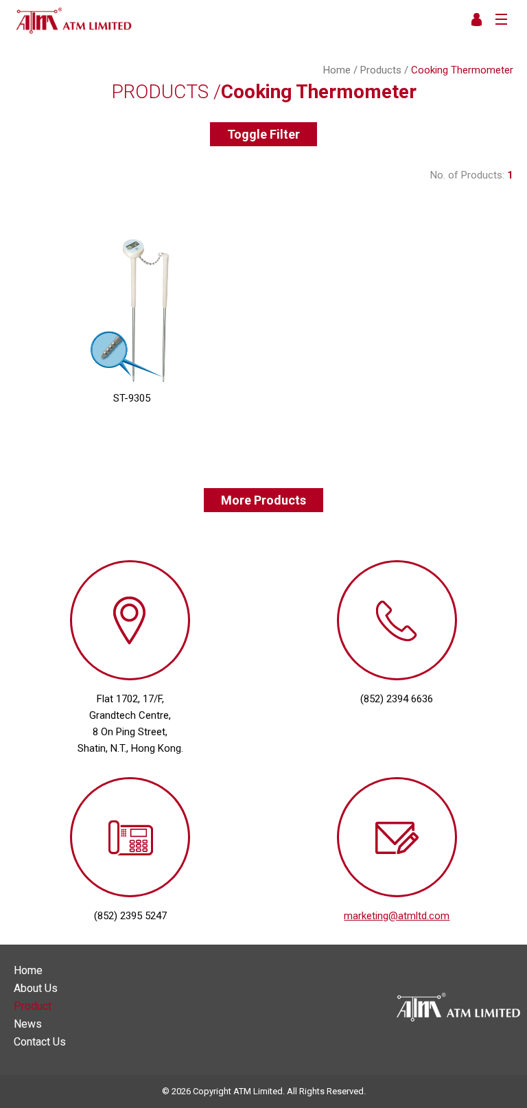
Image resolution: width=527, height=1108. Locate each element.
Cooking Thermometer (462, 70)
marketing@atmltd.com (396, 916)
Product (32, 1006)
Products (380, 70)
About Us (36, 988)
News (28, 1024)
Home (337, 70)
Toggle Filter (263, 134)
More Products (263, 500)
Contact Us (40, 1042)
